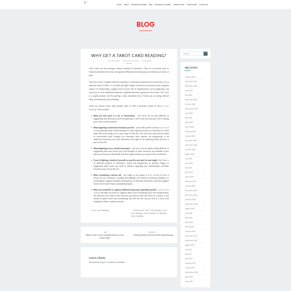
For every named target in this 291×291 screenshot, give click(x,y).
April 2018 (189, 222)
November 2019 (191, 145)
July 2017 (188, 249)
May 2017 (188, 254)
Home (119, 4)
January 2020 (190, 136)
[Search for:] (195, 54)
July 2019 (188, 158)
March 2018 (189, 227)
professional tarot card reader (147, 210)
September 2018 (191, 204)
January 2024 (190, 77)
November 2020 (191, 99)
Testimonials (192, 4)
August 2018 (189, 208)
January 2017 (190, 267)
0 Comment (147, 61)
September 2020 (191, 109)
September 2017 (191, 240)
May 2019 (188, 168)
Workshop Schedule (139, 4)
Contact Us (203, 4)
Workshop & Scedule (163, 4)
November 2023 (191, 86)
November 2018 (191, 195)
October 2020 (190, 104)
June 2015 (189, 281)
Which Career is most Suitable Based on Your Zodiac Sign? (105, 235)
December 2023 (191, 81)
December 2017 (191, 236)
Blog (150, 4)
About (126, 4)
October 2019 (190, 149)
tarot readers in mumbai (155, 213)
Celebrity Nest (178, 4)
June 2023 (189, 90)
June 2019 (189, 163)
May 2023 (188, 95)
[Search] (206, 54)
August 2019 (189, 154)
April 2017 (189, 258)
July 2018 (188, 213)
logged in (104, 262)
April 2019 (189, 172)
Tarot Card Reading (100, 210)
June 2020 (189, 113)
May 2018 (188, 218)
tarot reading (137, 216)
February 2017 (190, 263)
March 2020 (189, 127)
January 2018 (190, 231)
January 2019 (190, 186)
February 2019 (190, 181)
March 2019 (189, 177)
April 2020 (189, 122)
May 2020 (188, 118)
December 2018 (191, 190)
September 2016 (191, 272)
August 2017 (189, 245)
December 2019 (191, 140)
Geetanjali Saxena (131, 61)
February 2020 (190, 131)
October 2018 (190, 199)
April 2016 (189, 277)
